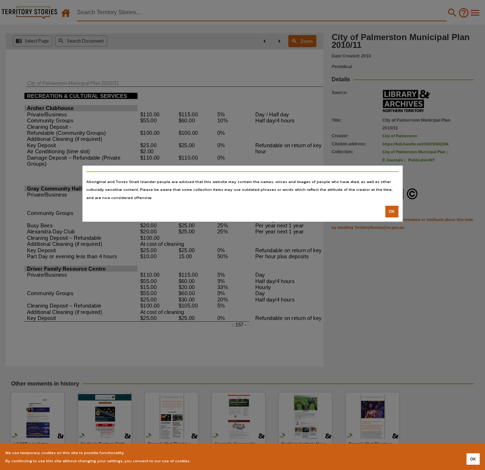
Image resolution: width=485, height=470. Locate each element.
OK (392, 211)
